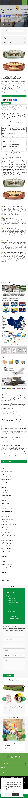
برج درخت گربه (6, 551)
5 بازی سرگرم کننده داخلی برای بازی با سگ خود (13, 744)
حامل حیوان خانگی (6, 527)
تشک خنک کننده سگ (7, 509)
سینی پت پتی (5, 469)
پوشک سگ (4, 578)
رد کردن (8, 794)
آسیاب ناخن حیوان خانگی (8, 522)
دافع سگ (4, 572)
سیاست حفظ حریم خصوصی (8, 791)
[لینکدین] (12, 756)
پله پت (3, 485)
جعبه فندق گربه (6, 474)
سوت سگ (4, 570)
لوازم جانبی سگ (6, 583)
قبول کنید (16, 794)
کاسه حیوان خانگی (6, 493)
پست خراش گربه (6, 548)
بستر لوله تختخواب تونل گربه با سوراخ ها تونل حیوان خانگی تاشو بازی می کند (14, 707)
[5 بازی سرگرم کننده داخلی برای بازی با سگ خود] (14, 730)
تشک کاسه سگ (6, 546)
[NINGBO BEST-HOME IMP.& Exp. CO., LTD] (5, 2)
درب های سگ (5, 503)
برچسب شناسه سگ (7, 511)
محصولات (12, 24)
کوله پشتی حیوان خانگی (8, 530)
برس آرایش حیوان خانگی (8, 540)
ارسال (8, 676)
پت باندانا (4, 501)
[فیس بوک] (8, 756)
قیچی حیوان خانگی (6, 543)
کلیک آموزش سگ (6, 567)
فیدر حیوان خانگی (6, 495)
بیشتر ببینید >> (7, 711)
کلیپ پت (4, 514)
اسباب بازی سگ (6, 490)
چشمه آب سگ (5, 506)
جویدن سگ (5, 482)
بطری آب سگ (5, 580)
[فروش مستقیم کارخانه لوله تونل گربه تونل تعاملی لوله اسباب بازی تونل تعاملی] (14, 60)
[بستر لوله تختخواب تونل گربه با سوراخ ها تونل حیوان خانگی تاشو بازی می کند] (14, 692)
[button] (4, 699)
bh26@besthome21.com (13, 619)
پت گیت (4, 487)
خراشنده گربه (5, 516)
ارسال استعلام (15, 96)
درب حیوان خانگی (6, 477)
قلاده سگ (4, 538)
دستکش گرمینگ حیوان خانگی (9, 524)
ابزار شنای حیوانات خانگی (8, 564)
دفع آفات (4, 562)
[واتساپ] (19, 756)
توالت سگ (4, 466)
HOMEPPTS (18, 24)
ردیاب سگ (4, 559)
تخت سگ (4, 575)
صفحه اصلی (6, 24)
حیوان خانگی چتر (6, 532)
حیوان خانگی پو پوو (6, 479)
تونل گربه (24, 24)
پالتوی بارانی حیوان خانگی (8, 535)
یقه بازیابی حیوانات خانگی (8, 554)
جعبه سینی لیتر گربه (7, 471)
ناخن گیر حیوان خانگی (7, 519)
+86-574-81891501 (12, 611)
